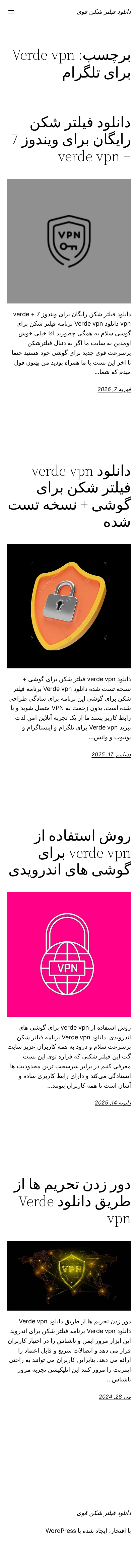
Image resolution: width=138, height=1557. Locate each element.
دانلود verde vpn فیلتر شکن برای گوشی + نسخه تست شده (69, 496)
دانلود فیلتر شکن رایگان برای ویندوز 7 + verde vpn (71, 139)
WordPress (61, 1530)
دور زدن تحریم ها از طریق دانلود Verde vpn (72, 1201)
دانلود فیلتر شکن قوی (104, 11)
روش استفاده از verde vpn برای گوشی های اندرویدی (69, 852)
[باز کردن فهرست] (11, 12)
